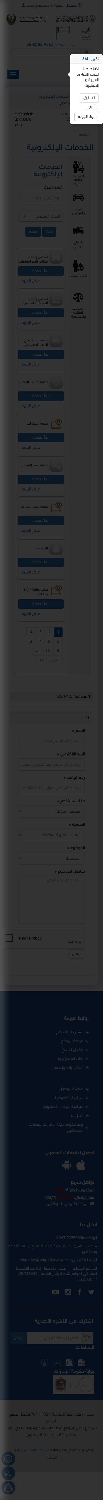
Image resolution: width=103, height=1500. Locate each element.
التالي (91, 107)
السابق (89, 98)
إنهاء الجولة (86, 117)
